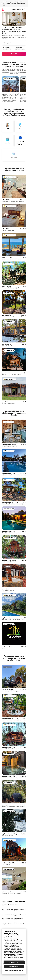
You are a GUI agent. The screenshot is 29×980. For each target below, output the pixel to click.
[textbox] (8, 49)
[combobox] (14, 44)
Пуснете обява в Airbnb (18, 9)
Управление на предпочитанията (14, 970)
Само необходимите (13, 966)
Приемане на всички (14, 962)
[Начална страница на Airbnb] (3, 9)
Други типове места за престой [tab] (10, 904)
